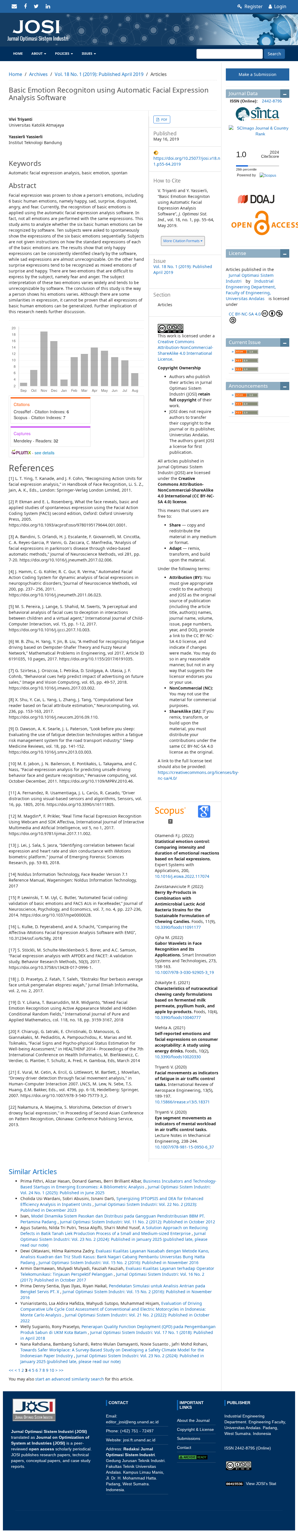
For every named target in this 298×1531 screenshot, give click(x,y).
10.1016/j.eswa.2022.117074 (182, 876)
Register (253, 6)
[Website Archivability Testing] (193, 1456)
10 (51, 1370)
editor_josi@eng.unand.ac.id (132, 1422)
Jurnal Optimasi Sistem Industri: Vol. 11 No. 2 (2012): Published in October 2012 (137, 1222)
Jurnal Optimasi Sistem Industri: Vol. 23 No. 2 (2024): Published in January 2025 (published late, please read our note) (113, 1239)
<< (11, 1370)
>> (61, 1370)
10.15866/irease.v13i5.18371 (182, 1102)
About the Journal (193, 1420)
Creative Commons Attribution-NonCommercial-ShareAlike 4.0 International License (185, 350)
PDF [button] (163, 119)
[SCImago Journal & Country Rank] (260, 130)
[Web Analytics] (234, 1483)
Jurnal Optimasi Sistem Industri (250, 278)
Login (279, 6)
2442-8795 (272, 101)
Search (274, 53)
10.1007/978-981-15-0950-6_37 (184, 1147)
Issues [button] (87, 53)
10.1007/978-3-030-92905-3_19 (184, 972)
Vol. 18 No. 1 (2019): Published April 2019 (99, 74)
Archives (38, 74)
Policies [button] (62, 53)
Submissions (188, 1438)
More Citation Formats (182, 240)
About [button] (37, 53)
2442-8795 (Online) (253, 1448)
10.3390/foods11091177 (178, 927)
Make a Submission (257, 74)
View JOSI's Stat (261, 1483)
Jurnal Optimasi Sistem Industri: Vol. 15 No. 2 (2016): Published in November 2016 (118, 1262)
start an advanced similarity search (69, 1379)
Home (18, 53)
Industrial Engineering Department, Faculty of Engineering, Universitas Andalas (251, 289)
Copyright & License (195, 1429)
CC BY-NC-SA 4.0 (245, 314)
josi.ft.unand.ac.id (139, 1440)
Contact (184, 1447)
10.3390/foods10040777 (178, 1017)
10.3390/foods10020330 (178, 1056)
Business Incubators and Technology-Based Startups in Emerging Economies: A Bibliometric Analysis (118, 1184)
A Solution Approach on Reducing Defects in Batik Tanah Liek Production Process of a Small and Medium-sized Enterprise (114, 1230)
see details (44, 453)
